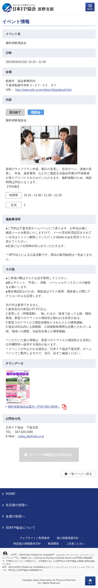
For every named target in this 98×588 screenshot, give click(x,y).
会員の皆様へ (15, 516)
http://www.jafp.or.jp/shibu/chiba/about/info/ (43, 89)
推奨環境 (53, 543)
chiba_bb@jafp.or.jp (31, 436)
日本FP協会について (20, 527)
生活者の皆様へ (17, 505)
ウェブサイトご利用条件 (35, 538)
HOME (10, 493)
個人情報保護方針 (68, 538)
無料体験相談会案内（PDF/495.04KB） (34, 406)
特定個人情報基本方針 (27, 543)
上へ (90, 581)
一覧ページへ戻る (80, 474)
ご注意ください (75, 543)
